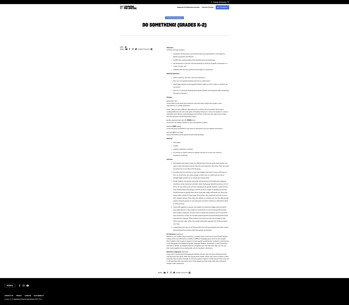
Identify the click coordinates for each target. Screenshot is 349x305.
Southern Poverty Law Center (24, 299)
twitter (136, 49)
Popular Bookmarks (220, 2)
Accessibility (39, 295)
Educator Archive (208, 7)
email (126, 49)
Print (122, 47)
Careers (28, 295)
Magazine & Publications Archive (188, 7)
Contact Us (8, 295)
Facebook (20, 286)
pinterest (151, 49)
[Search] (228, 2)
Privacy (19, 295)
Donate (10, 285)
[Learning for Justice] (130, 7)
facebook (129, 49)
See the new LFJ (222, 7)
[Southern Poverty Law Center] (121, 7)
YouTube (28, 286)
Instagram (132, 49)
